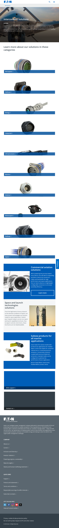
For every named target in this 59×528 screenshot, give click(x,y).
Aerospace (7, 5)
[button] (42, 293)
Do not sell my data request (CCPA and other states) (19, 521)
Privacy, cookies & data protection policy (15, 518)
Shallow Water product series (39, 364)
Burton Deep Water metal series (40, 362)
